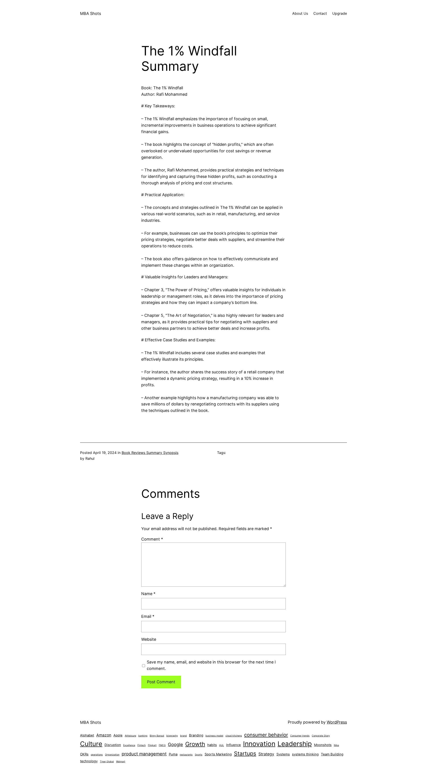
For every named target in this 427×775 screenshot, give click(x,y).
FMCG (162, 745)
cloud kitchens (234, 735)
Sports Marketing (218, 754)
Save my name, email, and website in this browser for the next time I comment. (211, 665)
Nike (336, 745)
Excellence (129, 745)
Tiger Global (107, 761)
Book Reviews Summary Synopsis (150, 452)
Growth (195, 743)
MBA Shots (90, 13)
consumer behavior (266, 735)
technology (89, 761)
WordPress (337, 722)
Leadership (295, 744)
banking (142, 735)
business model (214, 735)
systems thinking (305, 754)
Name (148, 593)
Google (175, 744)
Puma (173, 754)
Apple (118, 735)
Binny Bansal (157, 735)
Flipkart (152, 745)
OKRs (84, 754)
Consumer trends (300, 735)
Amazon (103, 735)
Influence (233, 745)
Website (148, 639)
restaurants (186, 754)
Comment (152, 539)
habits (212, 745)
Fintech (141, 745)
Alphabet (87, 735)
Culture (91, 744)
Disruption (113, 745)
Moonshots (323, 745)
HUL (221, 745)
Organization (112, 754)
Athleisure (130, 735)
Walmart (120, 761)
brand (183, 735)
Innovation (259, 744)
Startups (245, 753)
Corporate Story (321, 735)
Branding (196, 735)
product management (144, 754)
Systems (283, 754)
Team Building (332, 754)
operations (97, 754)
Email (147, 616)
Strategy (266, 754)
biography (172, 735)
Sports (198, 754)
